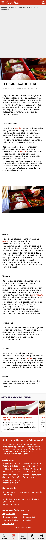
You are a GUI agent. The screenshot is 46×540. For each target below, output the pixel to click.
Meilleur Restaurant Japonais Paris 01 (11, 481)
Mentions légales (10, 520)
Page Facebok (8, 513)
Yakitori (29, 358)
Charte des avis (9, 517)
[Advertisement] (23, 35)
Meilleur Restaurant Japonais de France (11, 464)
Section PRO (8, 523)
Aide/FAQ (27, 520)
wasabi (23, 151)
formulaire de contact (12, 504)
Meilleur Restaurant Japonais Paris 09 (11, 476)
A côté (32, 538)
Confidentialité (30, 517)
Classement (23, 538)
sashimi (18, 128)
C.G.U (25, 513)
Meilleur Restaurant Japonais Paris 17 (32, 464)
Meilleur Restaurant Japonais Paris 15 (32, 470)
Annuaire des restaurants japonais (13, 2)
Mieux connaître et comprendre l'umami (17, 418)
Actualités (13, 538)
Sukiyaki (6, 241)
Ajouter (41, 538)
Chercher (4, 538)
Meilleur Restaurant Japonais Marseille (11, 470)
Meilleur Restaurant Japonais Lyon (32, 476)
